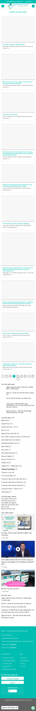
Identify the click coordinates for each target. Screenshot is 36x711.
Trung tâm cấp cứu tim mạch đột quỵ (13, 479)
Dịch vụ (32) (5, 507)
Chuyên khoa (5, 424)
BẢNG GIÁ (4, 420)
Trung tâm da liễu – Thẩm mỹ (10, 489)
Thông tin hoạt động (7, 469)
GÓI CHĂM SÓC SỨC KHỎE (10, 440)
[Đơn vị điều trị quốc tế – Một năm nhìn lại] (18, 29)
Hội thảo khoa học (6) (8, 501)
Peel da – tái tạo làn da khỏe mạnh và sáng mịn (20, 393)
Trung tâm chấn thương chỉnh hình (12, 485)
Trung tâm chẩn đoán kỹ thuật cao (12, 482)
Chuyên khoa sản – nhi (8, 427)
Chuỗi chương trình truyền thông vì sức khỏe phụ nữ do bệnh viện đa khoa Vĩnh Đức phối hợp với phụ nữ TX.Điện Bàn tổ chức (18, 269)
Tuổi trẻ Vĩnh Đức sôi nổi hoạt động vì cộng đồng (16, 223)
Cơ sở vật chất (7, 663)
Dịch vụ (3, 430)
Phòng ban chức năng (9, 669)
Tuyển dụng (5, 492)
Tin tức (23, 666)
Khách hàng (5, 446)
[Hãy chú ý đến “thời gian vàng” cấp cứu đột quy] (18, 322)
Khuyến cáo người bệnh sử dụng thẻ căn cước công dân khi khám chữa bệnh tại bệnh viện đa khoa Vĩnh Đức (18, 302)
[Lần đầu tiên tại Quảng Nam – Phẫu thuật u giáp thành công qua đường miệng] (18, 352)
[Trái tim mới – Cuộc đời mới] (18, 102)
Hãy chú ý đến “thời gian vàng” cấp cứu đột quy (16, 333)
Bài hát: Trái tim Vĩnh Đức (10, 589)
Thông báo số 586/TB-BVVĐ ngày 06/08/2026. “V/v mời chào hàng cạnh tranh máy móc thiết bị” (20, 405)
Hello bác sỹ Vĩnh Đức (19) (9, 505)
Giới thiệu (24, 658)
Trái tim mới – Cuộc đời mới (10, 114)
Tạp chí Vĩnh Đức (6, 459)
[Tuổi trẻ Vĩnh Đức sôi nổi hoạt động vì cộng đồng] (18, 208)
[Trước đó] (2, 376)
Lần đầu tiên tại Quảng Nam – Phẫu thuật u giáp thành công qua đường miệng (17, 364)
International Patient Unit (9, 443)
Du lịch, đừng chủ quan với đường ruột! (18, 398)
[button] (2, 6)
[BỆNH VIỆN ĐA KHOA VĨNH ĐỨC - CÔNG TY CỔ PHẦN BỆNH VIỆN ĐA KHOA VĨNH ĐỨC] (18, 6)
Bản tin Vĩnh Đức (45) (8, 509)
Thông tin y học (6, 472)
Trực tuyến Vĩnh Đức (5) (9, 499)
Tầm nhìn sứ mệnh (8, 658)
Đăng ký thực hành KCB (8, 433)
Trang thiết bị (7, 666)
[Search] (33, 6)
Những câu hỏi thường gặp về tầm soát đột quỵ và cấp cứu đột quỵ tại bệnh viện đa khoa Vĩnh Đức (17, 185)
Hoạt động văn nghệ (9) (8, 503)
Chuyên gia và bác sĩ (9, 661)
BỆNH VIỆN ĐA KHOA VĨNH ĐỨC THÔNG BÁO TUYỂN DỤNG (19, 388)
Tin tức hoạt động (7, 475)
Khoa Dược (4, 450)
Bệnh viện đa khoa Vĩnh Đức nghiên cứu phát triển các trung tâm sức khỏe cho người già (17, 82)
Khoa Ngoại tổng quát (8, 453)
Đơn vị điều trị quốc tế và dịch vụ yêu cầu (14, 436)
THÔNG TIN (5, 463)
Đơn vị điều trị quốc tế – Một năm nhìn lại (14, 44)
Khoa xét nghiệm (6, 456)
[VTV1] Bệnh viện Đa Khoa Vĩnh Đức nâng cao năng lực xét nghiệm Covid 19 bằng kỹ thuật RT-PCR (18, 562)
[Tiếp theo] (18, 379)
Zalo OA (12, 683)
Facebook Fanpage (12, 679)
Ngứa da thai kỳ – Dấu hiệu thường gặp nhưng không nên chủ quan (18, 411)
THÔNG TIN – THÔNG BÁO (9, 466)
